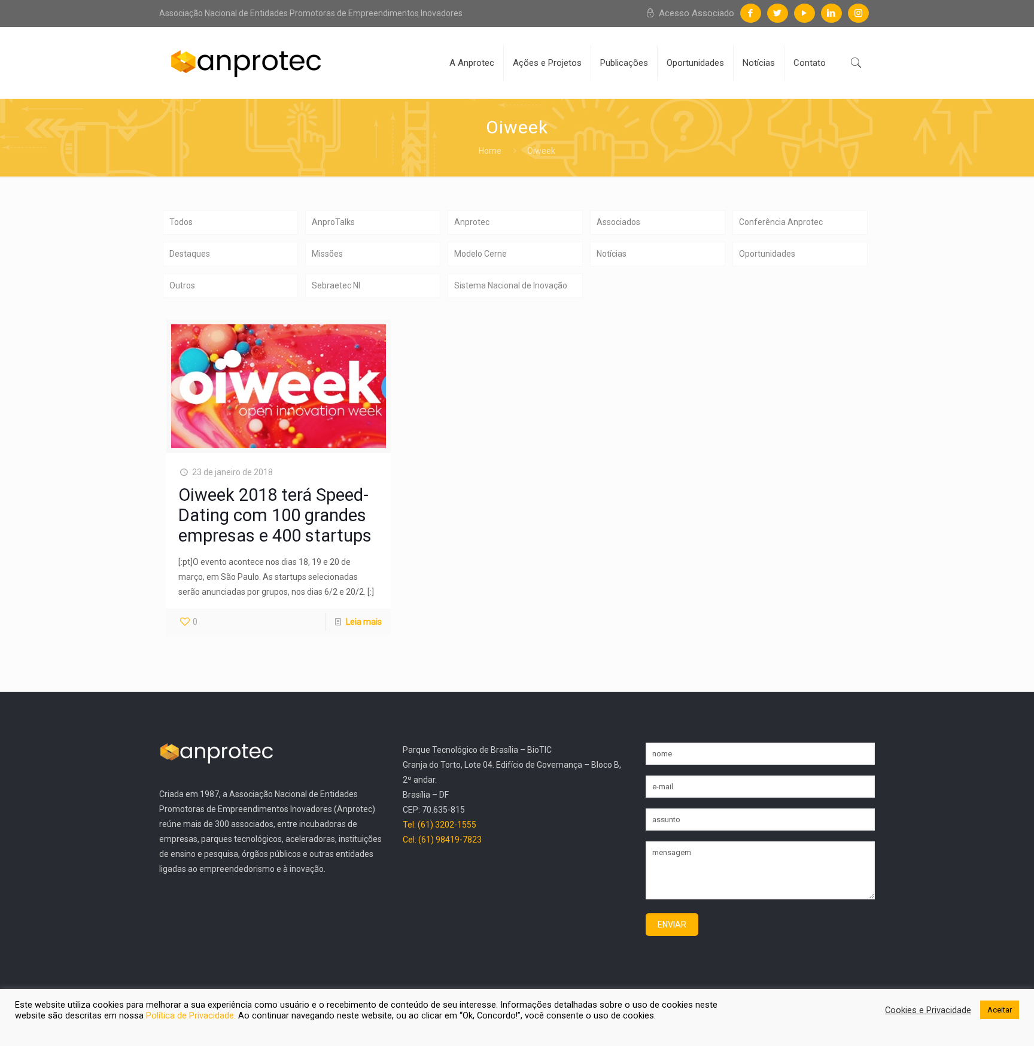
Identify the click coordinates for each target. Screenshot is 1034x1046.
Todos (181, 222)
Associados (618, 222)
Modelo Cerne (480, 254)
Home (490, 151)
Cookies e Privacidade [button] (928, 1010)
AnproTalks (333, 222)
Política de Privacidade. (192, 1015)
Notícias (612, 254)
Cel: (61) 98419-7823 (442, 839)
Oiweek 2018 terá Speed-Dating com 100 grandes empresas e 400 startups (275, 515)
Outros (182, 285)
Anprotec (471, 222)
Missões (327, 254)
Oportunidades (767, 254)
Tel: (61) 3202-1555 (439, 824)
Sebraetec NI (336, 285)
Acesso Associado (695, 13)
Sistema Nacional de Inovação (510, 285)
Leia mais (364, 622)
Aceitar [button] (999, 1009)
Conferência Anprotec (781, 222)
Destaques (189, 254)
